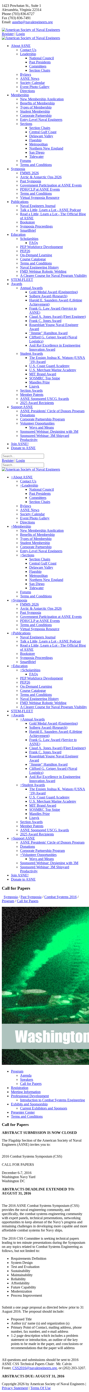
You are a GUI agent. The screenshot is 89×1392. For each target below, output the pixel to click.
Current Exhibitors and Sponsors (43, 1108)
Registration (19, 1088)
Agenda (25, 1075)
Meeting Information (26, 1092)
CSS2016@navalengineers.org (34, 1368)
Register (8, 34)
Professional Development (30, 1096)
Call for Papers (31, 1084)
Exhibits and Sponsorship (29, 1104)
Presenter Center (23, 1112)
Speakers (26, 1079)
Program (17, 1071)
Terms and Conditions (27, 1116)
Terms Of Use (40, 1388)
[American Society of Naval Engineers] (31, 30)
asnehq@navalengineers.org (32, 22)
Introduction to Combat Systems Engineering (52, 1100)
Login (20, 34)
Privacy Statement (15, 1388)
